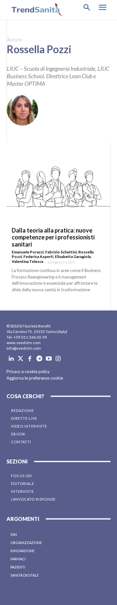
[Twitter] (20, 359)
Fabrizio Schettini (61, 252)
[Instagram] (58, 359)
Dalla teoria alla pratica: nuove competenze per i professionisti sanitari (53, 237)
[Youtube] (48, 359)
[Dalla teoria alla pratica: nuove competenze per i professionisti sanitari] (58, 187)
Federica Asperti (38, 256)
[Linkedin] (11, 359)
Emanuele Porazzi (28, 252)
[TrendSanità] (35, 9)
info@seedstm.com (23, 348)
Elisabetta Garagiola (73, 256)
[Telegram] (39, 359)
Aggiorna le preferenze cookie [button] (34, 378)
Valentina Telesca (27, 261)
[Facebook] (30, 359)
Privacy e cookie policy (28, 371)
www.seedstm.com (23, 342)
